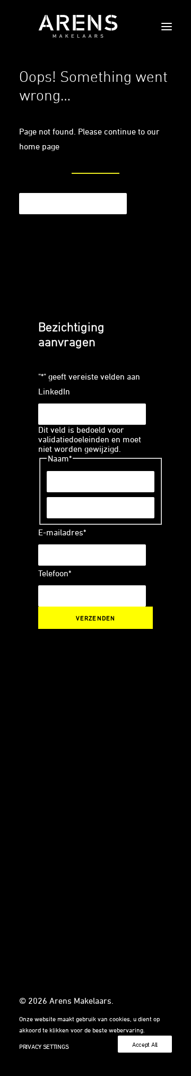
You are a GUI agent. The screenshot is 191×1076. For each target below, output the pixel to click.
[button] (166, 26)
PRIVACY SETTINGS (43, 1046)
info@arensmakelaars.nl (64, 794)
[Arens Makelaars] (78, 26)
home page (39, 146)
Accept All (145, 1044)
